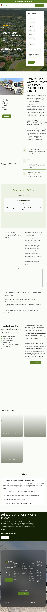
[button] (45, 5)
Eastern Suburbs (31, 572)
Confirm (31, 62)
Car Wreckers (16, 567)
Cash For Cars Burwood (9, 434)
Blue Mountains (31, 576)
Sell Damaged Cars (16, 573)
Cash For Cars (16, 564)
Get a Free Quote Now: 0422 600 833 (23, 1)
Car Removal (17, 570)
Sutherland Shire (31, 566)
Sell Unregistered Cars (17, 578)
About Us (24, 563)
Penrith (30, 582)
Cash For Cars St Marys (9, 459)
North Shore (31, 580)
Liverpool (31, 584)
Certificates (24, 568)
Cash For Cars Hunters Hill (34, 434)
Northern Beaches (31, 569)
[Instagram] (9, 575)
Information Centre (24, 573)
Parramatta (31, 578)
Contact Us (24, 570)
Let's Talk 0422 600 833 (9, 533)
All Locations (32, 563)
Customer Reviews (24, 566)
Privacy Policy (32, 602)
